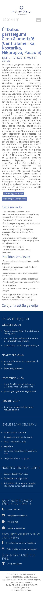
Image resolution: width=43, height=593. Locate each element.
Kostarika (11, 48)
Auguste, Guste (15, 563)
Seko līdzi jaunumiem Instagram (22, 549)
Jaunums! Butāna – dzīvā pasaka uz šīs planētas (21, 362)
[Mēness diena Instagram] (4, 19)
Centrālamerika (18, 43)
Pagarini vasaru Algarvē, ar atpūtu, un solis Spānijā (21, 332)
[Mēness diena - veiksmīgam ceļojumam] (21, 10)
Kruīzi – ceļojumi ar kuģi (15, 441)
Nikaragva (12, 52)
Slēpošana (8, 446)
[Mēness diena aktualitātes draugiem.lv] (13, 19)
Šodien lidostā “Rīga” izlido (16, 478)
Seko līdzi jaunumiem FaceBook (21, 543)
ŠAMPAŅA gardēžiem (13, 368)
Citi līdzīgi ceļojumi (14, 193)
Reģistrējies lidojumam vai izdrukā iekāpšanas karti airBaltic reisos (20, 484)
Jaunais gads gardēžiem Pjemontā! (20, 391)
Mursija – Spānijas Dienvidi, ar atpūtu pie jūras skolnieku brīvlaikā (21, 339)
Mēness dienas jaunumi (15, 432)
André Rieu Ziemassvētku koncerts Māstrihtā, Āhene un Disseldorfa (19, 385)
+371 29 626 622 (15, 509)
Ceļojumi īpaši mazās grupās (17, 458)
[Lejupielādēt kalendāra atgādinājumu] (4, 29)
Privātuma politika (16, 528)
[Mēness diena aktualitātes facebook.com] (8, 19)
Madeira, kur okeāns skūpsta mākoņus (21, 345)
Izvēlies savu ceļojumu (19, 424)
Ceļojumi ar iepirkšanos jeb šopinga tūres (20, 452)
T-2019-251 (12, 522)
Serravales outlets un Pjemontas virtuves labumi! (18, 408)
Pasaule (32, 52)
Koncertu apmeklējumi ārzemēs (18, 437)
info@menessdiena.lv (17, 515)
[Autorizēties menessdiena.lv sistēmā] (17, 19)
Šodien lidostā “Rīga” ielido (16, 474)
